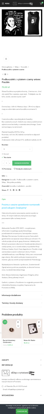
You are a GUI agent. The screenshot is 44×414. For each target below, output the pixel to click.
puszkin (28, 186)
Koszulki (24, 67)
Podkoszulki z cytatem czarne (13, 69)
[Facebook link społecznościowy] (8, 190)
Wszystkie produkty (14, 182)
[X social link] (10, 190)
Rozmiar (5, 145)
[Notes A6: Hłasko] (32, 329)
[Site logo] (22, 3)
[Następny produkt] (7, 74)
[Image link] (18, 373)
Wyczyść (6, 154)
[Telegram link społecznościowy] (19, 190)
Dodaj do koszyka (22, 163)
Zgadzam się (22, 411)
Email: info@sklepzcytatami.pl (13, 389)
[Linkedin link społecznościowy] (16, 190)
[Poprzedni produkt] (3, 74)
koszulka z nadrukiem (17, 186)
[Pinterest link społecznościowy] (13, 190)
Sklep (17, 67)
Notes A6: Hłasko (29, 340)
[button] (4, 36)
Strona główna (7, 67)
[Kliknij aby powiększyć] (6, 59)
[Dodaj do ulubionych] (18, 326)
